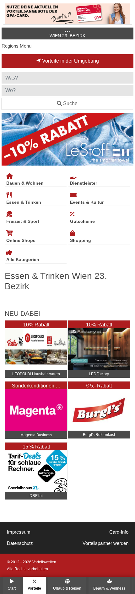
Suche (70, 103)
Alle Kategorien (22, 259)
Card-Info (118, 532)
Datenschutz (20, 543)
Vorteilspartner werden (105, 543)
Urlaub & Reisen (67, 588)
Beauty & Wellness (109, 588)
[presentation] (7, 139)
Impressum (18, 532)
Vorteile (34, 588)
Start (12, 588)
